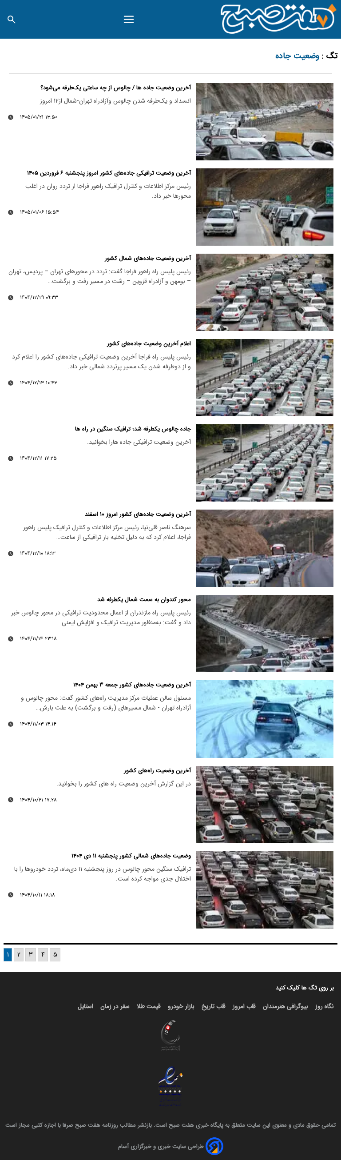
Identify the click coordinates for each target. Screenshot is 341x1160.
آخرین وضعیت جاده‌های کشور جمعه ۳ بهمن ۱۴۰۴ (132, 685)
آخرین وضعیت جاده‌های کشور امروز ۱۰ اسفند (138, 514)
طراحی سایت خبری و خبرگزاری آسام (161, 1146)
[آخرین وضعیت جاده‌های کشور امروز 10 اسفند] (264, 548)
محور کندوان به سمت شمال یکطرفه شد (144, 599)
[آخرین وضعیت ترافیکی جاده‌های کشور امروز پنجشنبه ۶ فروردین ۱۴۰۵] (264, 207)
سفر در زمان (115, 1006)
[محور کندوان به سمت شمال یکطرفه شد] (264, 633)
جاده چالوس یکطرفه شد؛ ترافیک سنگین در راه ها (133, 429)
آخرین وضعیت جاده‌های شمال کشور (148, 258)
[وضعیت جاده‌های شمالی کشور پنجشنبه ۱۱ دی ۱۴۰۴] (264, 890)
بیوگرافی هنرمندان (285, 1006)
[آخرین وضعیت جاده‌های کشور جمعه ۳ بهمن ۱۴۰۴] (264, 718)
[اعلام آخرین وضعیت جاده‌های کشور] (264, 377)
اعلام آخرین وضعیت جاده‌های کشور (149, 343)
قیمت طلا (149, 1006)
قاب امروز (244, 1006)
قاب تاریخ (214, 1006)
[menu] (128, 19)
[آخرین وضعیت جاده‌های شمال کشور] (264, 292)
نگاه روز (324, 1006)
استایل (85, 1006)
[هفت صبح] (279, 19)
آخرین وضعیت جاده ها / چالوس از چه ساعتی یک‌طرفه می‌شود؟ (115, 87)
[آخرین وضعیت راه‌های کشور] (264, 804)
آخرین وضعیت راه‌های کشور (157, 770)
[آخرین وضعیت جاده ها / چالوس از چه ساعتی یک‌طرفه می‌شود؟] (264, 121)
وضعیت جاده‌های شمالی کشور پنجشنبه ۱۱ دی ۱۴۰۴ (131, 856)
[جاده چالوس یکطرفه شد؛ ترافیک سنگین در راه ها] (264, 463)
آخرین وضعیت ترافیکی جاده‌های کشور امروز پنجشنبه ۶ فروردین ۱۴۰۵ (109, 173)
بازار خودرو (181, 1006)
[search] (12, 19)
